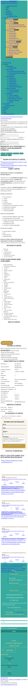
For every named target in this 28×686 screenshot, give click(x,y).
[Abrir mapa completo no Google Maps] (14, 613)
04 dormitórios (12, 36)
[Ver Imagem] (14, 163)
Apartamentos (10, 30)
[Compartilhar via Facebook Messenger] (13, 454)
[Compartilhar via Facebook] (4, 454)
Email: (4, 428)
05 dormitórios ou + (14, 38)
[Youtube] (14, 589)
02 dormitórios (12, 33)
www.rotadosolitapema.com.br (9, 684)
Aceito (14, 130)
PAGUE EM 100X (12, 21)
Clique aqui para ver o (8, 613)
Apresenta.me (4, 678)
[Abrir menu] (1, 60)
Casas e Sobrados (11, 42)
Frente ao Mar (9, 23)
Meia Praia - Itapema (14, 50)
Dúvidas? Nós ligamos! (7, 343)
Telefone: (5, 431)
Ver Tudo (15, 19)
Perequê (11, 55)
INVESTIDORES (9, 19)
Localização (9, 47)
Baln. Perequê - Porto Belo (15, 52)
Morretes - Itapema (14, 54)
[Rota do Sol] (14, 587)
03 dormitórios (12, 35)
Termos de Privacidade (6, 130)
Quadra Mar (12, 28)
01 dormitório (12, 31)
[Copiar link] (16, 454)
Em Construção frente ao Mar (16, 24)
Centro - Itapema (13, 48)
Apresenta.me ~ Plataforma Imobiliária (11, 679)
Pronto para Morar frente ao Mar (17, 26)
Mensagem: (6, 437)
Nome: (4, 424)
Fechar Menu (9, 57)
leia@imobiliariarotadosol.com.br (15, 597)
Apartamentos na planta (15, 40)
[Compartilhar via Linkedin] (9, 454)
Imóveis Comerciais (14, 43)
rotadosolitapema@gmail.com (14, 594)
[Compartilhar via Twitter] (6, 454)
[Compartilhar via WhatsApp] (2, 454)
